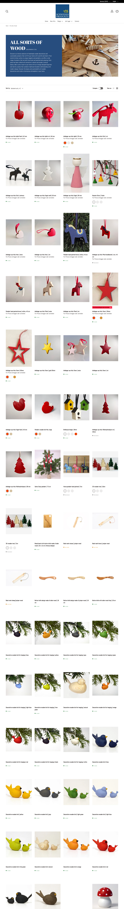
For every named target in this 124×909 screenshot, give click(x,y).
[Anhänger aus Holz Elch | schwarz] (19, 173)
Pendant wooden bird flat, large (43, 430)
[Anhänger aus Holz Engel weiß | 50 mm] (48, 173)
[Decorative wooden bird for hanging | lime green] (48, 685)
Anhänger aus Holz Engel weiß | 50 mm (45, 195)
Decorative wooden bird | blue (100, 762)
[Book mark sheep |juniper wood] (19, 578)
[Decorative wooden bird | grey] (48, 792)
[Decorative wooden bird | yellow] (19, 792)
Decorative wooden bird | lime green (16, 867)
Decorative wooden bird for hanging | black (46, 762)
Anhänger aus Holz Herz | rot (42, 255)
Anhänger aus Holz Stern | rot (100, 370)
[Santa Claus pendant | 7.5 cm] (48, 464)
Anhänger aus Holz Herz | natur (14, 255)
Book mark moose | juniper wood (72, 543)
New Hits (52, 21)
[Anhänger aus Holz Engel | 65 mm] (76, 173)
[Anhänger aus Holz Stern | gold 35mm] (48, 348)
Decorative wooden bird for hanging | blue (17, 655)
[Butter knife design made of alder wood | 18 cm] (48, 578)
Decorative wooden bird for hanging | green (104, 655)
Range (59, 21)
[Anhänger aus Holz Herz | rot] (48, 232)
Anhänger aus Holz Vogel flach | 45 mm (16, 430)
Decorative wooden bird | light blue (101, 814)
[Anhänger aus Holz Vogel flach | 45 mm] (19, 407)
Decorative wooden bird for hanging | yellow (47, 655)
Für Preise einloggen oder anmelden (101, 307)
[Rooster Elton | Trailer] (105, 173)
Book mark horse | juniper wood (100, 543)
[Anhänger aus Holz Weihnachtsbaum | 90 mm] (19, 464)
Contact (77, 21)
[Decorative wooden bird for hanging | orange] (105, 685)
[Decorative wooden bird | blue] (105, 739)
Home (46, 21)
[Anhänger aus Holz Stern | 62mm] (19, 348)
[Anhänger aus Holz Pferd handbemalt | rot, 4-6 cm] (105, 232)
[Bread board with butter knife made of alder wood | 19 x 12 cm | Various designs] (48, 521)
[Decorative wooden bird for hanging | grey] (76, 632)
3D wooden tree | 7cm (12, 543)
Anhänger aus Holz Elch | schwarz (15, 195)
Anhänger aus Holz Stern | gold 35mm (45, 370)
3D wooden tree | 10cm (98, 487)
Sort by (8, 88)
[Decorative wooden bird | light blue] (105, 792)
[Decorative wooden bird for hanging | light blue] (19, 685)
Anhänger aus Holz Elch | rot (100, 136)
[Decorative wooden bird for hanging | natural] (76, 685)
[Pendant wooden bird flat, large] (48, 407)
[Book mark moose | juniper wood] (76, 521)
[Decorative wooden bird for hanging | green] (105, 632)
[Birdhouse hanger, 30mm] (76, 407)
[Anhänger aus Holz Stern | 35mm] (105, 289)
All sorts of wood (13, 25)
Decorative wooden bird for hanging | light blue (18, 707)
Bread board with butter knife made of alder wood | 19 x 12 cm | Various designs (47, 545)
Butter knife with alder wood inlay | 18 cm (104, 600)
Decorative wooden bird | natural (44, 867)
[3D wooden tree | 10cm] (105, 464)
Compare (95, 88)
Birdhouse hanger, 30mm (70, 430)
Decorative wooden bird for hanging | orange (104, 707)
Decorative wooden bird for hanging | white (75, 762)
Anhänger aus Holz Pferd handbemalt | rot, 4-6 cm (105, 256)
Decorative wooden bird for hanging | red (17, 762)
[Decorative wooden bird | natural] (48, 844)
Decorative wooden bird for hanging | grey (74, 655)
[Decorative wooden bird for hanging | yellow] (48, 632)
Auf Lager (67, 21)
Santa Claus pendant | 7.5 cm (43, 487)
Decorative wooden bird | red (100, 867)
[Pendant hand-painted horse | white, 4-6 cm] (76, 232)
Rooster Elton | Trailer (98, 195)
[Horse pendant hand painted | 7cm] (76, 464)
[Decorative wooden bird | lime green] (19, 844)
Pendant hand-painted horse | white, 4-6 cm (75, 255)
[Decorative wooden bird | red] (105, 844)
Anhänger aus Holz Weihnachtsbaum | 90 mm (18, 487)
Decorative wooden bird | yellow (14, 814)
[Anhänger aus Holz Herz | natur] (19, 232)
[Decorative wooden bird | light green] (76, 792)
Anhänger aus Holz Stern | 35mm (101, 311)
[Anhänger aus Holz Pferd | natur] (48, 289)
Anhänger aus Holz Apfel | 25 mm (72, 136)
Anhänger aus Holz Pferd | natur (43, 311)
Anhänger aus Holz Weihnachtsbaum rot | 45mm (103, 431)
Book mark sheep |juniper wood (14, 600)
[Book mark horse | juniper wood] (105, 521)
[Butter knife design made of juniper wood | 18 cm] (76, 578)
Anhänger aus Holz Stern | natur (72, 370)
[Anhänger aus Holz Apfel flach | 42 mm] (19, 114)
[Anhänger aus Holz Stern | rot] (105, 348)
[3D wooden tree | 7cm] (19, 521)
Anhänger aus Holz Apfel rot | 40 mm (45, 136)
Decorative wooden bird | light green (73, 814)
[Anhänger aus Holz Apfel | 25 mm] (76, 114)
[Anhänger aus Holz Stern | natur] (76, 348)
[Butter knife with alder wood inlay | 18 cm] (105, 578)
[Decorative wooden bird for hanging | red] (19, 739)
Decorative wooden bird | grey (43, 814)
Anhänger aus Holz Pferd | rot (71, 311)
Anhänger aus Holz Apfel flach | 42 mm (16, 136)
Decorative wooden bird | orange (72, 867)
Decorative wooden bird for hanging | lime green (46, 709)
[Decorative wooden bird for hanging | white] (76, 739)
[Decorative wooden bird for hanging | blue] (19, 632)
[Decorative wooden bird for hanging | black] (48, 739)
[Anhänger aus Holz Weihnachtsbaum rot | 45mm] (105, 407)
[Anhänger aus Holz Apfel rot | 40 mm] (48, 114)
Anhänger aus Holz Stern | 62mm (15, 370)
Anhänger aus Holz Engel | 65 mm (72, 195)
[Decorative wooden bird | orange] (76, 844)
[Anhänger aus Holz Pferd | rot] (76, 289)
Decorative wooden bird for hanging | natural (75, 707)
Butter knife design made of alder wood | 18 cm (47, 601)
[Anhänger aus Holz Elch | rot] (105, 114)
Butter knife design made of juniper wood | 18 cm (76, 601)
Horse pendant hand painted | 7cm (72, 487)
